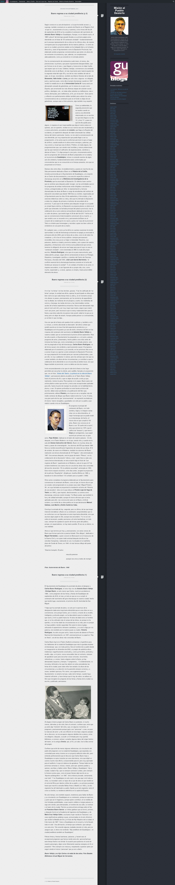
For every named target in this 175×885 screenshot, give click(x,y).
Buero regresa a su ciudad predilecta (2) (69, 279)
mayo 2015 (113, 328)
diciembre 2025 (114, 120)
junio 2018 (113, 267)
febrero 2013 (113, 372)
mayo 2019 (113, 249)
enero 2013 (113, 374)
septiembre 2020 (114, 223)
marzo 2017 (113, 292)
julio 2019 (112, 246)
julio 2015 (112, 325)
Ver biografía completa (119, 54)
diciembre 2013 (114, 356)
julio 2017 (112, 285)
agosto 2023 (113, 166)
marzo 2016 (113, 312)
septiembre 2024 (114, 144)
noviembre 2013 (114, 358)
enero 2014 (113, 354)
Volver (2, 1)
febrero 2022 (113, 195)
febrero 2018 (113, 274)
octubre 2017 (113, 280)
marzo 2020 (113, 233)
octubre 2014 (113, 339)
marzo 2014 (113, 351)
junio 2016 (113, 307)
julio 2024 (112, 148)
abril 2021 (112, 212)
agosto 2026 (113, 107)
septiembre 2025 (114, 125)
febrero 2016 (113, 313)
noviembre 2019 (114, 239)
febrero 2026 (113, 117)
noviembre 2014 (114, 338)
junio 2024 (113, 149)
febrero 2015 (113, 333)
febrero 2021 (113, 215)
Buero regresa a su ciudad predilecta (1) (69, 574)
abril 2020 (112, 231)
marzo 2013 (113, 371)
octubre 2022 (113, 182)
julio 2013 (112, 364)
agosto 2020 (113, 225)
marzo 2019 (113, 253)
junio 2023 (113, 169)
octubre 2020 (113, 221)
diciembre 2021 (114, 198)
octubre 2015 (113, 320)
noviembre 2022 (114, 180)
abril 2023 (112, 172)
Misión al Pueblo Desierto (53, 881)
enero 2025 (113, 138)
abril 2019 (112, 251)
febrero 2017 (113, 294)
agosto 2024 (113, 146)
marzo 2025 (113, 135)
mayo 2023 (113, 171)
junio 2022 (113, 189)
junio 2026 (113, 110)
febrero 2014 (113, 353)
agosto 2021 (113, 205)
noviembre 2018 (114, 259)
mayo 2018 (113, 269)
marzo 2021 (113, 213)
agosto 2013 (113, 362)
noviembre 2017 (114, 279)
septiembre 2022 (114, 184)
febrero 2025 (113, 136)
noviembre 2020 (114, 220)
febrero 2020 (113, 235)
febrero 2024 (113, 156)
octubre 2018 (113, 261)
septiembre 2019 (114, 243)
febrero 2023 (113, 176)
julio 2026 (112, 108)
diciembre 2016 (114, 297)
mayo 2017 (113, 289)
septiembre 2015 (114, 321)
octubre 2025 (113, 123)
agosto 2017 (113, 284)
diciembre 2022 (114, 179)
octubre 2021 (113, 202)
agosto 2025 (113, 126)
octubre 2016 (113, 300)
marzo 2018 (113, 272)
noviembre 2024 (114, 141)
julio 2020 (112, 226)
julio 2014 (112, 344)
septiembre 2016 (114, 302)
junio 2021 (113, 208)
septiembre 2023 (114, 164)
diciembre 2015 (114, 317)
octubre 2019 (113, 241)
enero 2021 (113, 217)
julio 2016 (112, 305)
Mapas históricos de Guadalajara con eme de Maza (118, 96)
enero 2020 (113, 236)
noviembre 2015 (114, 318)
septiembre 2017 (114, 282)
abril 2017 (112, 290)
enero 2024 (113, 157)
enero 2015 (113, 335)
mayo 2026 (113, 112)
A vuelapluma (13, 1)
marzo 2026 (113, 115)
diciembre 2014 (114, 336)
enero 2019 (113, 256)
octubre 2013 (113, 359)
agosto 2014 (113, 343)
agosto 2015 (113, 323)
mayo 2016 (113, 308)
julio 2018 (112, 266)
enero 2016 (113, 315)
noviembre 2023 (114, 161)
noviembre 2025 (114, 121)
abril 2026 (112, 113)
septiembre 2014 (114, 341)
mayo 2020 (113, 230)
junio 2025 (113, 130)
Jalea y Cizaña (31, 1)
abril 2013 (112, 369)
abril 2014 (112, 349)
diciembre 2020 (114, 218)
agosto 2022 (113, 185)
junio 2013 (113, 366)
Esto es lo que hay (41, 1)
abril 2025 (112, 133)
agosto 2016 (113, 303)
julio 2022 (112, 187)
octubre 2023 (113, 162)
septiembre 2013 (114, 361)
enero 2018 (113, 276)
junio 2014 (113, 346)
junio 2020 (113, 228)
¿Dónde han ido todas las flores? (118, 92)
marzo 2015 (113, 331)
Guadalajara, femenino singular (118, 99)
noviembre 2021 (114, 200)
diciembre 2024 (114, 139)
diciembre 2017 (114, 277)
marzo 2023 (113, 174)
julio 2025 (112, 128)
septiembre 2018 (114, 262)
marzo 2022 (113, 194)
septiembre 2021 (114, 203)
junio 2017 (113, 287)
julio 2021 (112, 207)
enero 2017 (113, 295)
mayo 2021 (113, 210)
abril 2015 (112, 330)
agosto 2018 (113, 264)
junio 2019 (113, 248)
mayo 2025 (113, 131)
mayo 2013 (113, 367)
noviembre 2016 (114, 298)
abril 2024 (112, 153)
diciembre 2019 (114, 238)
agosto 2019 (113, 244)
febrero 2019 (113, 254)
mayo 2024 (113, 151)
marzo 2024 (113, 154)
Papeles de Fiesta (53, 1)
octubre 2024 (113, 143)
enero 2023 (113, 177)
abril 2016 (112, 310)
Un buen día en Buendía (116, 94)
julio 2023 (112, 167)
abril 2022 (112, 192)
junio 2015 (113, 326)
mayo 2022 (113, 190)
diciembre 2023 (114, 159)
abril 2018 (112, 271)
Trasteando (22, 1)
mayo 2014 (113, 348)
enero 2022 (113, 197)
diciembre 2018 (114, 258)
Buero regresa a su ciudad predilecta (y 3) (69, 13)
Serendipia (78, 1)
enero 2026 (113, 118)
